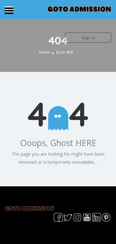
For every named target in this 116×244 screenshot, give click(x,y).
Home (44, 52)
